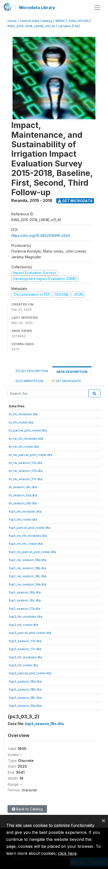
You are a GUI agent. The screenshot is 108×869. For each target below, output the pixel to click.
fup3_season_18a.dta (25, 681)
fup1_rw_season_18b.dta (27, 568)
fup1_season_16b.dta (25, 592)
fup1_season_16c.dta (25, 600)
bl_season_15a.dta (23, 495)
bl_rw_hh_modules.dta (26, 438)
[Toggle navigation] (97, 8)
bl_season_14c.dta (23, 487)
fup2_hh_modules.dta (25, 616)
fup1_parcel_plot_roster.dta (29, 528)
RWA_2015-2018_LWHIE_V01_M (31, 26)
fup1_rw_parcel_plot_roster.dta (32, 552)
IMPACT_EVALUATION (72, 21)
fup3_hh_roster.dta (23, 665)
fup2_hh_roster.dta (23, 625)
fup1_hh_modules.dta (25, 511)
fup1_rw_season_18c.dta (27, 576)
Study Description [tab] (32, 371)
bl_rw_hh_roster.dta (24, 446)
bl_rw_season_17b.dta (25, 471)
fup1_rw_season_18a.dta (27, 560)
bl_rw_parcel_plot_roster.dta (30, 455)
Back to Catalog (29, 809)
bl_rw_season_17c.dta (25, 479)
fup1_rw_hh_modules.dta (28, 536)
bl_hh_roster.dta (21, 422)
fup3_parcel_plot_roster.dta (30, 673)
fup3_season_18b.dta (25, 689)
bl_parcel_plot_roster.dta (28, 430)
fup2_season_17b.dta (25, 641)
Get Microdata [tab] (68, 381)
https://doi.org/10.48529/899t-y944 (40, 235)
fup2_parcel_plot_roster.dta (30, 633)
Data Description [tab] (72, 372)
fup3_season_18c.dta (25, 698)
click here (67, 853)
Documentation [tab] (29, 381)
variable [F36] (69, 26)
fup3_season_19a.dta (25, 706)
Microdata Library (37, 7)
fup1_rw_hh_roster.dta (26, 544)
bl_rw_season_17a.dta (25, 463)
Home (12, 21)
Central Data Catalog (36, 21)
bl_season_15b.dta (23, 503)
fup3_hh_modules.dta (25, 657)
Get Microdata (77, 201)
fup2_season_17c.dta (25, 649)
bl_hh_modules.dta (23, 414)
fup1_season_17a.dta (24, 608)
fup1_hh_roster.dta (23, 519)
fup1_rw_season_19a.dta (27, 584)
